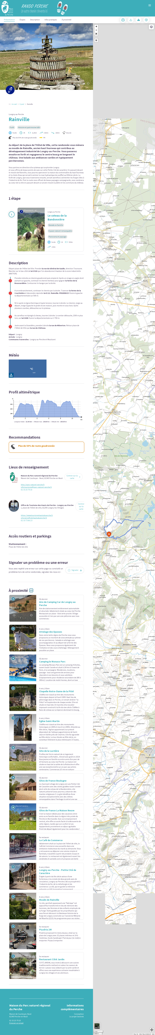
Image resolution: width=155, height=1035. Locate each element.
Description (35, 19)
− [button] (96, 30)
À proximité (66, 19)
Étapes (22, 19)
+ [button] (96, 26)
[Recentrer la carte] (96, 40)
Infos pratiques (51, 19)
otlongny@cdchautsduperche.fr (34, 518)
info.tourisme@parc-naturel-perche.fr (36, 487)
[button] (96, 34)
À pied (22, 104)
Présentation (9, 19)
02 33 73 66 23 (26, 520)
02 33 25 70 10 (26, 489)
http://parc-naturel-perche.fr (33, 484)
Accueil (14, 104)
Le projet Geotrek (76, 1029)
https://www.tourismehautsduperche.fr (37, 515)
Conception (79, 1027)
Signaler (75, 570)
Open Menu (149, 5)
